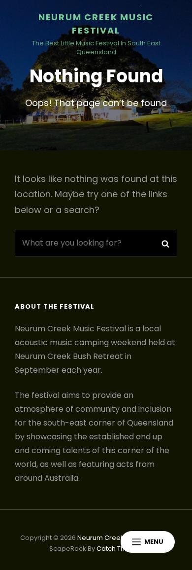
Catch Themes (119, 548)
